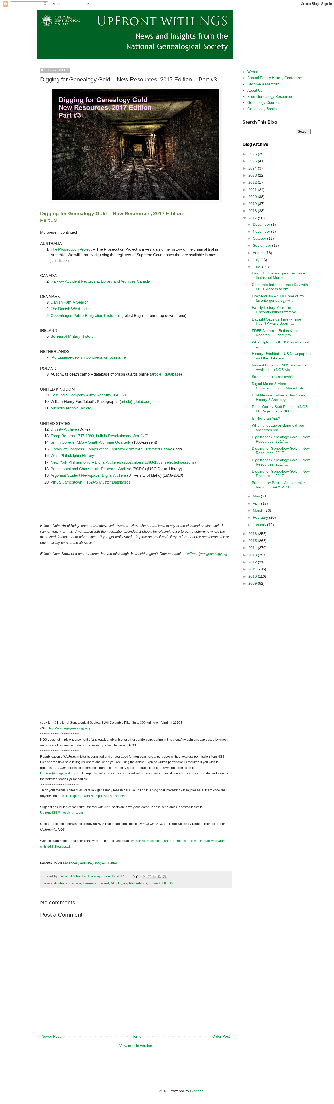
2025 (253, 161)
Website (254, 72)
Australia (60, 883)
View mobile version (135, 1045)
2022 (253, 182)
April (257, 503)
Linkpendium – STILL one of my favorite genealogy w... (278, 298)
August (259, 253)
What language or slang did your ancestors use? (279, 427)
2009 (253, 583)
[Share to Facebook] (159, 876)
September (262, 245)
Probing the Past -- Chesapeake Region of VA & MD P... (278, 485)
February (261, 517)
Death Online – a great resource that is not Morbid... (278, 275)
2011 (252, 569)
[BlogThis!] (149, 876)
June (257, 267)
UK (164, 883)
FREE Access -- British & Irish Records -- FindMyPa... (276, 333)
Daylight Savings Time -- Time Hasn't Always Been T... (276, 321)
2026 (253, 154)
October (260, 238)
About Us (255, 90)
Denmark (90, 883)
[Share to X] (154, 876)
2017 (253, 218)
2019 (253, 204)
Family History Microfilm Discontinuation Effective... (275, 309)
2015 (253, 541)
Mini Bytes (119, 883)
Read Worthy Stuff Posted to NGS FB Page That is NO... (280, 409)
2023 (253, 175)
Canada (75, 883)
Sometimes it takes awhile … (275, 377)
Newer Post (51, 1036)
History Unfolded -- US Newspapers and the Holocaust (281, 356)
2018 (253, 211)
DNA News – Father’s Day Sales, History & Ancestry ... (279, 397)
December (262, 224)
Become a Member (263, 84)
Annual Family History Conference (275, 78)
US (171, 883)
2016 (253, 534)
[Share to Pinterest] (164, 876)
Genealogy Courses (263, 102)
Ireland (104, 883)
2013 (253, 555)
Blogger (196, 1091)
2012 (253, 562)
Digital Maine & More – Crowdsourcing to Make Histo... (279, 386)
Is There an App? (266, 418)
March (258, 510)
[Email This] (144, 876)
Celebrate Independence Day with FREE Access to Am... (280, 286)
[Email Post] (135, 876)
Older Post (221, 1036)
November (262, 231)
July (256, 260)
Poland (154, 883)
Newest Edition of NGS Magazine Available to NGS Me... (279, 367)
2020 (253, 197)
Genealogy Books (262, 109)
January (260, 525)
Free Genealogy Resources (270, 96)
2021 (253, 190)
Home (136, 1036)
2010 (253, 576)
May (257, 496)
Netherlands (138, 883)
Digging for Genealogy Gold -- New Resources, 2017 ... (281, 439)
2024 (253, 168)
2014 (253, 548)
